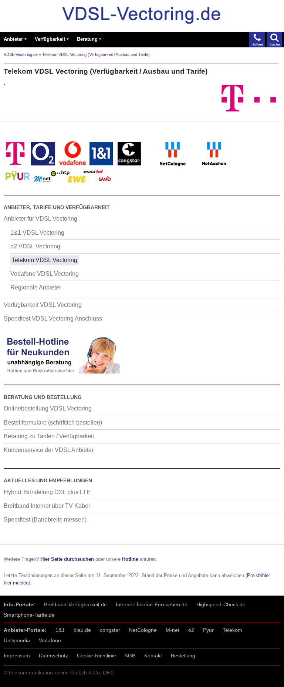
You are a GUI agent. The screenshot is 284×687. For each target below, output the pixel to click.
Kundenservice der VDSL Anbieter (49, 450)
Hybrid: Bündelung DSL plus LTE (47, 492)
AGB (130, 655)
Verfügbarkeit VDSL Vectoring (43, 305)
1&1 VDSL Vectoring (37, 232)
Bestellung (183, 655)
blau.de (82, 630)
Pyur (208, 630)
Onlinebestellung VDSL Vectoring (48, 408)
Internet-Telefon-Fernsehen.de (151, 604)
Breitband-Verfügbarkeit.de (75, 604)
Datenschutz (53, 655)
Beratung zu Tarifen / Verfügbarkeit (49, 436)
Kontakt (153, 655)
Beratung (87, 39)
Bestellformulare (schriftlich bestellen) (53, 422)
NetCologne (143, 630)
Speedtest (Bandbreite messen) (45, 519)
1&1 (60, 630)
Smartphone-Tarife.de (29, 615)
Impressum (17, 655)
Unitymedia (17, 640)
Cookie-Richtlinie (96, 655)
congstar (110, 630)
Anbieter (13, 39)
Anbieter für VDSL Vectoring (40, 218)
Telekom (232, 630)
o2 (191, 630)
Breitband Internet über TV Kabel (47, 506)
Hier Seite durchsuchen (67, 559)
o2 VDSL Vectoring (35, 246)
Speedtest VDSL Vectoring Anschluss (53, 318)
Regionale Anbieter (35, 287)
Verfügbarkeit (50, 39)
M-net (172, 630)
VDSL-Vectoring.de (21, 54)
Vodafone (50, 640)
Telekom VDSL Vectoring (44, 260)
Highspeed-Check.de (221, 604)
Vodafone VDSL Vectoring (44, 274)
